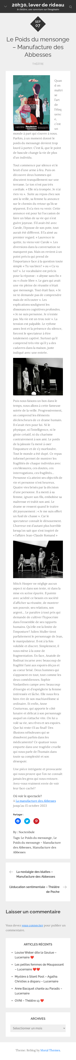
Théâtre (38, 63)
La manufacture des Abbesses (36, 801)
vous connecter (32, 925)
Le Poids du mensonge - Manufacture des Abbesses (37, 842)
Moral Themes (50, 1050)
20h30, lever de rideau (38, 5)
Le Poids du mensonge (36, 838)
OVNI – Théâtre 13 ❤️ (29, 1000)
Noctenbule (27, 832)
